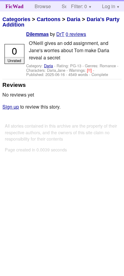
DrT (60, 33)
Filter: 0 (79, 6)
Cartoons (48, 19)
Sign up (10, 106)
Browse (43, 6)
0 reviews (76, 33)
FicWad (14, 6)
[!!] (90, 70)
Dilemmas (37, 34)
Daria (73, 19)
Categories (16, 19)
